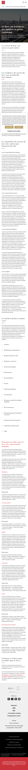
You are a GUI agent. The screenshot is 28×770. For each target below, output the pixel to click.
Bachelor (14, 705)
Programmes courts (14, 716)
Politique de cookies (14, 742)
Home (3, 6)
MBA (14, 708)
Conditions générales (14, 736)
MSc (14, 710)
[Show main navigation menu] (25, 2)
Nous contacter (14, 723)
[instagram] (12, 699)
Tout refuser (9, 127)
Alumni (14, 720)
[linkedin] (16, 699)
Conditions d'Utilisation (17, 754)
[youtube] (19, 699)
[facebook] (9, 699)
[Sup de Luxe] (3, 2)
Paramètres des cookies (14, 131)
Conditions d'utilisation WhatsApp (14, 739)
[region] (14, 123)
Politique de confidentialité (14, 745)
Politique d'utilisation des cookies (9, 124)
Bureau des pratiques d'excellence (14, 747)
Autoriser (19, 127)
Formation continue (14, 713)
